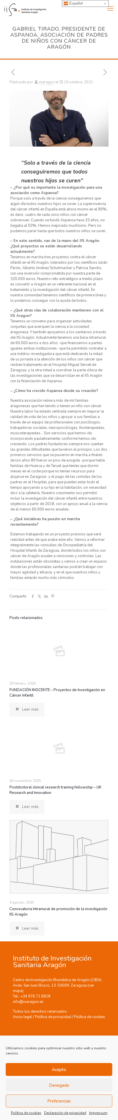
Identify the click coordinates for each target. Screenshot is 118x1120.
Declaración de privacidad (65, 1113)
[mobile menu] (110, 8)
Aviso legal (22, 1017)
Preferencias (59, 1101)
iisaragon (46, 82)
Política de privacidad (53, 1017)
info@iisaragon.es (28, 1001)
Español (75, 3)
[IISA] (23, 8)
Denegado (59, 1085)
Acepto (59, 1069)
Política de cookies (26, 1113)
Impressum (98, 1113)
